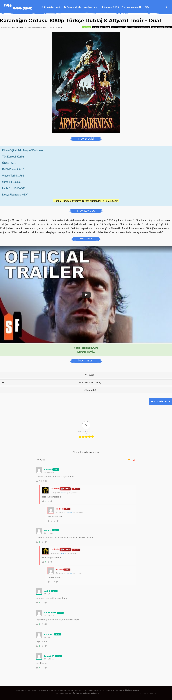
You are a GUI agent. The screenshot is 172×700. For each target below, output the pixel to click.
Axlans (63, 553)
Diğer (147, 7)
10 (61, 27)
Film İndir (86, 27)
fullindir (69, 512)
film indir (142, 693)
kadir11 (63, 493)
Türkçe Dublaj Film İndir (161, 27)
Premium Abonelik (131, 7)
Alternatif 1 (90, 375)
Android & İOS (111, 7)
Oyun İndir (92, 7)
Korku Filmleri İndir (120, 27)
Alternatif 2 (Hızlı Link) (90, 382)
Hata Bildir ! (160, 401)
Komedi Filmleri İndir (101, 27)
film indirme (151, 693)
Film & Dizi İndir (52, 7)
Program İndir (74, 7)
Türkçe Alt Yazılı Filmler (139, 27)
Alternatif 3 (90, 390)
